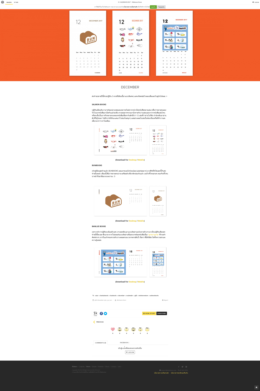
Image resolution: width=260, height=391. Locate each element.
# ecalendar (129, 295)
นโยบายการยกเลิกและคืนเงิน (179, 373)
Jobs (119, 366)
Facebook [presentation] (124, 343)
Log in (131, 352)
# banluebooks (103, 295)
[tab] (100, 342)
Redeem (100, 366)
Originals (82, 366)
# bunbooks (112, 295)
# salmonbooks (154, 295)
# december (121, 295)
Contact (113, 366)
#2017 (96, 295)
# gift (135, 295)
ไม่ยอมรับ (161, 7)
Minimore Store (137, 2)
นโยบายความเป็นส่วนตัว (130, 7)
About (107, 366)
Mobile (141, 160)
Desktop (133, 160)
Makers (9, 2)
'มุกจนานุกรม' (153, 234)
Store (16, 2)
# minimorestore (143, 295)
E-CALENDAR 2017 (124, 2)
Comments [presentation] (100, 343)
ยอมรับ (153, 7)
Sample (94, 366)
